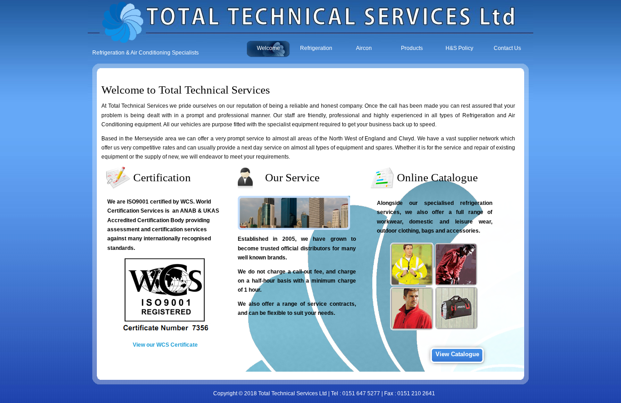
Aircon (364, 48)
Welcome (268, 48)
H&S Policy (459, 48)
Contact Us (507, 48)
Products (412, 48)
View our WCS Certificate (165, 345)
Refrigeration (316, 48)
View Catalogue (457, 354)
